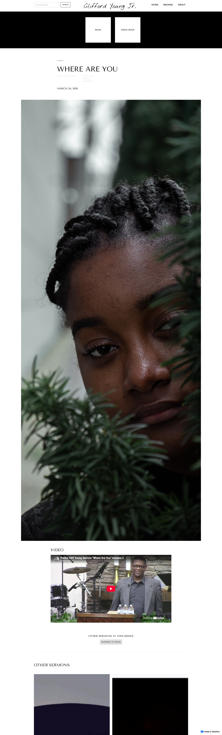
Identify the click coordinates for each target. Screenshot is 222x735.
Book (98, 30)
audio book (128, 30)
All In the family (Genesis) (88, 78)
